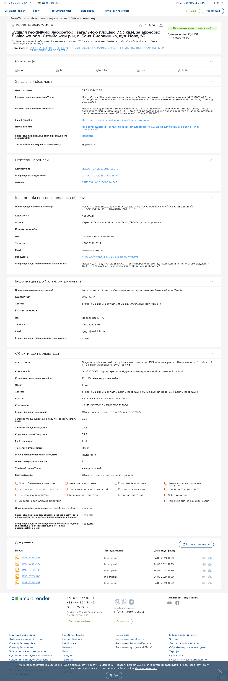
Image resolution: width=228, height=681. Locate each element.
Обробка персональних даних (188, 647)
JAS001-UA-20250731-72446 (100, 176)
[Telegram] (131, 603)
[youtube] (169, 604)
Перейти (87, 136)
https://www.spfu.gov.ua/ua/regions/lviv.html (110, 257)
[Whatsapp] (124, 604)
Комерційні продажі (22, 647)
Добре (114, 675)
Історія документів (198, 544)
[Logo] (14, 11)
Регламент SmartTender (131, 639)
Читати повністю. (146, 668)
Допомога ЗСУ (51, 3)
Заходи (173, 639)
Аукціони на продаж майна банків (31, 656)
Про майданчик (72, 639)
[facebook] (177, 604)
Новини (67, 647)
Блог (65, 652)
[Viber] (117, 603)
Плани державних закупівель (27, 652)
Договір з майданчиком (184, 643)
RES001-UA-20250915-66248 (100, 169)
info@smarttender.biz (129, 611)
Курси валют (177, 656)
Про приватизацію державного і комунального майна (116, 120)
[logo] (31, 599)
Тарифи (174, 652)
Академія (68, 656)
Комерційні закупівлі (22, 643)
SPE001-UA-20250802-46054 (100, 182)
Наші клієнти (70, 643)
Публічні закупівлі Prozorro (26, 639)
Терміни (67, 660)
